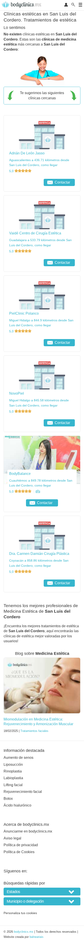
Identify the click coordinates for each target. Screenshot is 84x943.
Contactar (62, 182)
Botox (8, 798)
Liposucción (13, 764)
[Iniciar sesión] (66, 5)
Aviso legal (12, 838)
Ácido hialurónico (17, 805)
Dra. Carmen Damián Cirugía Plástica (39, 554)
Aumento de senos (18, 757)
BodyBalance (20, 474)
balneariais (36, 937)
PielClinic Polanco (24, 313)
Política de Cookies (19, 852)
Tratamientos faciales (34, 731)
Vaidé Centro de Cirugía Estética (35, 233)
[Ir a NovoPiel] (24, 422)
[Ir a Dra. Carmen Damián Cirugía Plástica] (24, 583)
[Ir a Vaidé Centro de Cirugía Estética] (24, 262)
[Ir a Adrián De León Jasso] (24, 182)
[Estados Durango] (42, 891)
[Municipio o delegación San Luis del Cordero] (42, 901)
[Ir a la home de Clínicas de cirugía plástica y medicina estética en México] (22, 5)
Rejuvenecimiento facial (23, 792)
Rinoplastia (13, 771)
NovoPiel (16, 393)
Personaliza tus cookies (20, 913)
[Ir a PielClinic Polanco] (24, 342)
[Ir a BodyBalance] (37, 491)
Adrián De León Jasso (27, 153)
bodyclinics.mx (23, 931)
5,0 (12, 171)
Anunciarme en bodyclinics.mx (28, 831)
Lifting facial (13, 785)
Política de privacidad (21, 845)
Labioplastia (13, 778)
